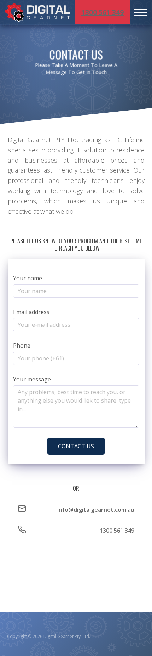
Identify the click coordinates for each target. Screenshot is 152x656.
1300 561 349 (102, 12)
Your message (32, 379)
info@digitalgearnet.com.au (95, 510)
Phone (21, 345)
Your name (27, 278)
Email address (31, 312)
